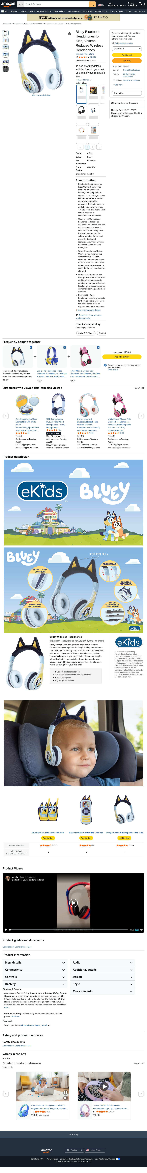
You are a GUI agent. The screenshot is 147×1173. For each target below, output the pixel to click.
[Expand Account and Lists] (125, 5)
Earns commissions (27, 877)
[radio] (5, 33)
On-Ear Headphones (73, 24)
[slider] (68, 929)
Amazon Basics (44, 11)
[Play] (5, 929)
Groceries (87, 11)
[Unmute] (141, 929)
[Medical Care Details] (34, 11)
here (6, 1007)
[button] (4, 11)
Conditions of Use (38, 1159)
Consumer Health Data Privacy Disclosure (76, 1159)
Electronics (7, 24)
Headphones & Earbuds (53, 24)
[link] (52, 356)
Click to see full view (41, 95)
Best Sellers (59, 11)
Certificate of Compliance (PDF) (17, 947)
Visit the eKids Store (85, 54)
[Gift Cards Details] (144, 11)
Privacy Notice (52, 1159)
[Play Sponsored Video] (104, 1087)
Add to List (118, 93)
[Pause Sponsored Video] (65, 1093)
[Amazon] (8, 4)
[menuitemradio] (137, 930)
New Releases (74, 11)
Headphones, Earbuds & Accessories (27, 24)
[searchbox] (56, 4)
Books (128, 11)
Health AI (14, 11)
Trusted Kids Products (131, 70)
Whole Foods (101, 11)
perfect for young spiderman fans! (28, 879)
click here (15, 1016)
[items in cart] (142, 4)
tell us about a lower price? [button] (34, 1025)
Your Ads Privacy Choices (105, 1159)
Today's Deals (116, 11)
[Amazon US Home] (46, 1151)
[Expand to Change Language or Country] (105, 5)
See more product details (89, 310)
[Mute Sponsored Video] (65, 1098)
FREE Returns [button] (82, 80)
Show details (113, 370)
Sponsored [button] (6, 1067)
